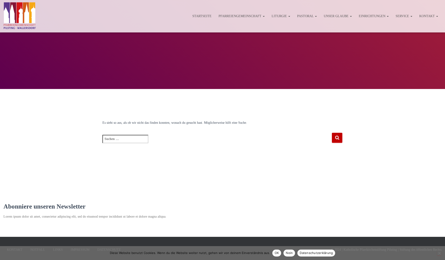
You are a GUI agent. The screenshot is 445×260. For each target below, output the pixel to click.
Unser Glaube (337, 16)
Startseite (202, 16)
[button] (263, 16)
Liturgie (280, 16)
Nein (289, 253)
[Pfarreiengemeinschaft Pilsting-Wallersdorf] (19, 16)
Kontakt (427, 16)
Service (403, 16)
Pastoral (306, 16)
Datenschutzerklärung (316, 253)
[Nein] (439, 253)
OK (277, 253)
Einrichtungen (372, 16)
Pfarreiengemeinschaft (240, 16)
